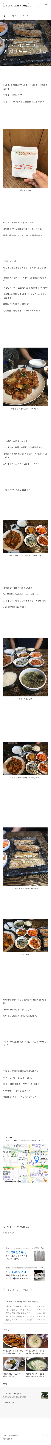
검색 (40, 5)
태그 (14, 15)
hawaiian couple (17, 5)
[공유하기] (13, 1290)
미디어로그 (27, 15)
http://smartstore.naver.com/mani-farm (22, 1268)
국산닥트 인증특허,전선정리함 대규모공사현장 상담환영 (17, 1252)
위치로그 (43, 15)
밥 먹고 (10, 1301)
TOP (45, 1436)
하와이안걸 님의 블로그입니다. (15, 1397)
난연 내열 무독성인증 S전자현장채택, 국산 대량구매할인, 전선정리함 (17, 1257)
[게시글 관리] (17, 1290)
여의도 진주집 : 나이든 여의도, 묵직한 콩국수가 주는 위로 (19, 1311)
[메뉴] (46, 5)
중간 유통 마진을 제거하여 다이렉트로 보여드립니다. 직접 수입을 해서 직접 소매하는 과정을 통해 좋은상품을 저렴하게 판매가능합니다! (17, 1277)
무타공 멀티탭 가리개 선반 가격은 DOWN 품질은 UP (17, 1271)
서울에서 (18, 1301)
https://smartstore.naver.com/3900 (22, 1248)
